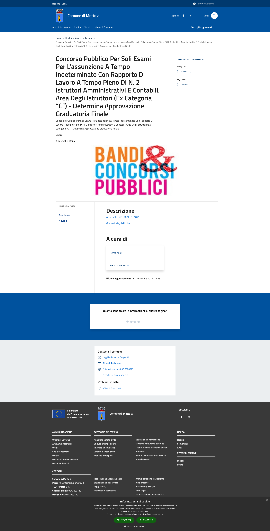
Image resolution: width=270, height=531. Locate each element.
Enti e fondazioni (60, 451)
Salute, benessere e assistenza (151, 455)
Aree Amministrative (62, 443)
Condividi (182, 59)
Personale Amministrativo (65, 459)
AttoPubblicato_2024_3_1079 (123, 217)
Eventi (180, 464)
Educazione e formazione (148, 439)
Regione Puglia (59, 3)
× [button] (267, 500)
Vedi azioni (196, 59)
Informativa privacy (145, 486)
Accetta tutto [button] (124, 520)
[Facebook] (182, 15)
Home (58, 38)
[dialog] (135, 514)
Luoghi (180, 460)
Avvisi (78, 38)
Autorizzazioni (142, 459)
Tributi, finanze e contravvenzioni (152, 447)
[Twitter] (189, 15)
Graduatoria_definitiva (118, 223)
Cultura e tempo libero (105, 443)
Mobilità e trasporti (103, 455)
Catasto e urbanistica (104, 451)
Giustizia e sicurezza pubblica (150, 443)
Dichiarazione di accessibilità (150, 494)
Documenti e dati (60, 463)
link (162, 514)
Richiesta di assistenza (105, 490)
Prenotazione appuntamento (108, 478)
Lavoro (88, 38)
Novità (68, 38)
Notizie (180, 439)
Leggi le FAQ (100, 486)
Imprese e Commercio (104, 447)
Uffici (55, 447)
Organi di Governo (61, 439)
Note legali (141, 490)
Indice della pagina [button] (67, 206)
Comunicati (182, 443)
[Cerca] (214, 15)
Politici (55, 455)
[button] (135, 526)
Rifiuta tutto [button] (146, 520)
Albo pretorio (142, 482)
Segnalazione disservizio (106, 482)
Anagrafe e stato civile (105, 439)
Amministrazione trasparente (150, 478)
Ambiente (140, 451)
